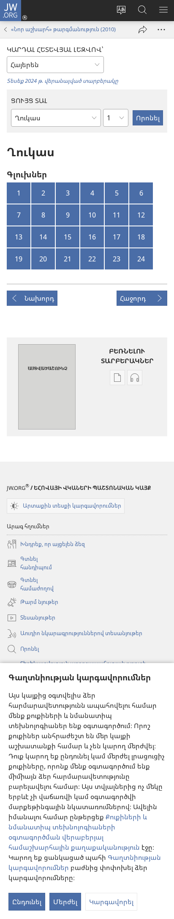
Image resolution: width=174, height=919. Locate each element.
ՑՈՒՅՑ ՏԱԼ (29, 100)
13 (18, 237)
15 (67, 237)
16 (92, 237)
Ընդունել (26, 901)
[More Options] (161, 29)
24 (141, 259)
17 (116, 237)
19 (18, 259)
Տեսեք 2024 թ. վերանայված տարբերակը (62, 80)
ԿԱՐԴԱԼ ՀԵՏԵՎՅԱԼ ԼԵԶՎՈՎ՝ (55, 49)
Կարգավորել (111, 901)
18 (141, 237)
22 (92, 259)
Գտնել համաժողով (30, 584)
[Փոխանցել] (142, 29)
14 (43, 237)
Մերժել (65, 901)
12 (141, 215)
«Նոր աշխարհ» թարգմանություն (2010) (63, 29)
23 (116, 259)
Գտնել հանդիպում (29, 563)
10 (92, 215)
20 (43, 259)
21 (67, 259)
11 (116, 215)
